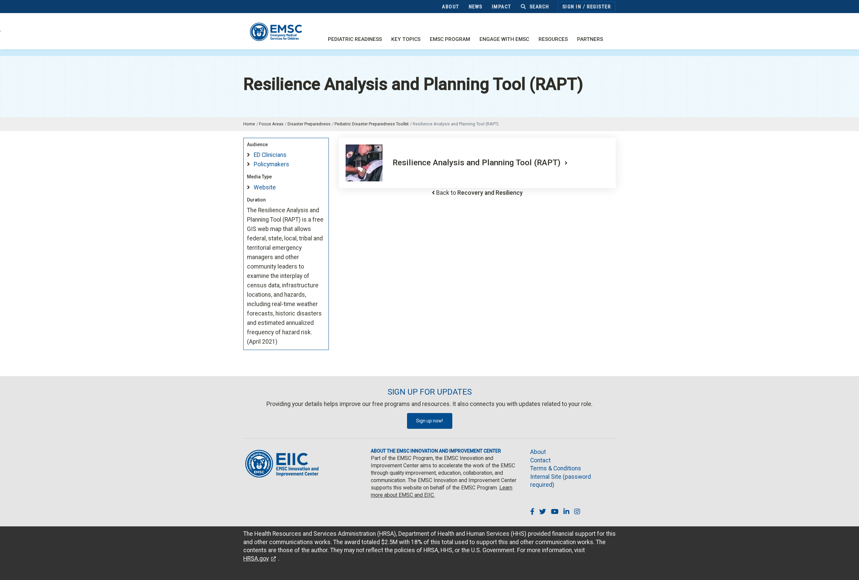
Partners (590, 39)
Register (599, 7)
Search (538, 7)
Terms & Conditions (555, 468)
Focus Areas (271, 123)
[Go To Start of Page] (847, 568)
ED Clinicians (270, 155)
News (476, 7)
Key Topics (405, 39)
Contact (540, 460)
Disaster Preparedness (309, 123)
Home (249, 123)
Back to (479, 192)
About (450, 7)
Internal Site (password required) (560, 480)
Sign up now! (429, 420)
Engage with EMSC (504, 39)
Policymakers (271, 164)
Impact (501, 7)
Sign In (572, 7)
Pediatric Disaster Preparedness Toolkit (372, 123)
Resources (553, 39)
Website (265, 187)
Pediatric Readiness (355, 39)
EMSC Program (450, 39)
